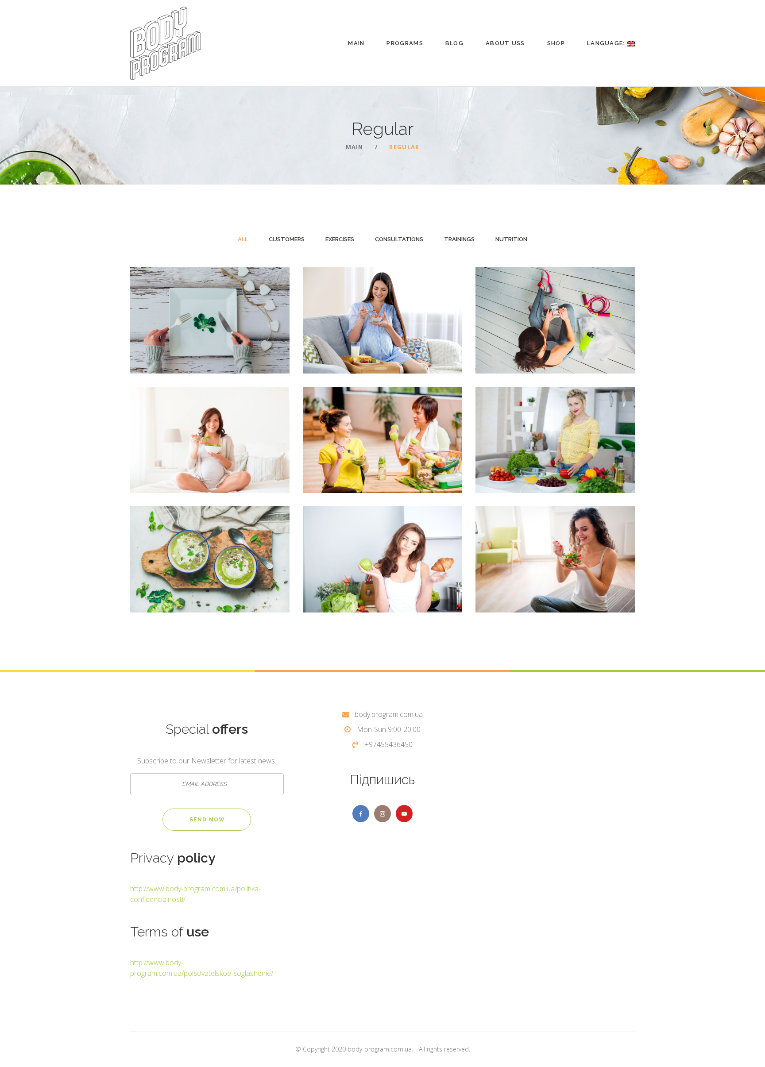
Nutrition (511, 239)
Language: (607, 43)
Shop (556, 43)
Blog (454, 43)
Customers (287, 239)
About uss (505, 43)
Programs (404, 43)
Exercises (339, 239)
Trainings (459, 239)
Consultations (399, 239)
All (243, 239)
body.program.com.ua (389, 714)
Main (356, 43)
